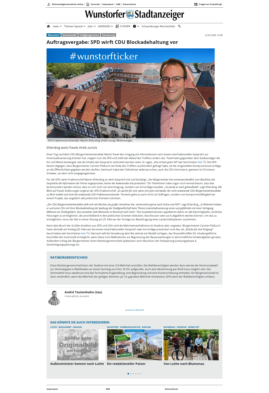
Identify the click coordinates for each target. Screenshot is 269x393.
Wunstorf (53, 35)
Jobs (90, 26)
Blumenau (170, 327)
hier (200, 162)
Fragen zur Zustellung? (208, 4)
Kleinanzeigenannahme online (65, 4)
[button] (131, 140)
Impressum (108, 4)
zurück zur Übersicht (134, 310)
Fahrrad (182, 327)
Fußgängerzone (89, 35)
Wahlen (77, 327)
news (56, 26)
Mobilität (193, 327)
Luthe (53, 327)
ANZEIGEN (104, 26)
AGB (118, 4)
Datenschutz (129, 4)
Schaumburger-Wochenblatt (158, 26)
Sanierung (108, 35)
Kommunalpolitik (130, 327)
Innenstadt (69, 35)
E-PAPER (122, 26)
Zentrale (93, 4)
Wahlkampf (65, 327)
